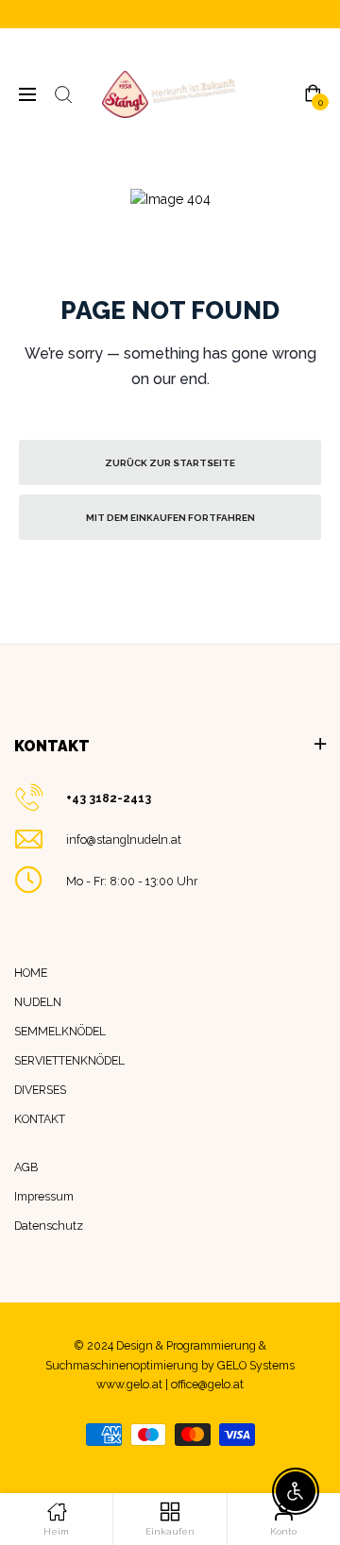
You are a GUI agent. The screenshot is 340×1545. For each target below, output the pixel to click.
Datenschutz (48, 1225)
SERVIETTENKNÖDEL (69, 1060)
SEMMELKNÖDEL (60, 1031)
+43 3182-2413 (108, 798)
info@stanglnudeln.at (123, 839)
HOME (30, 973)
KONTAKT (39, 1119)
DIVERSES (40, 1090)
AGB (26, 1167)
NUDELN (37, 1002)
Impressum (44, 1196)
